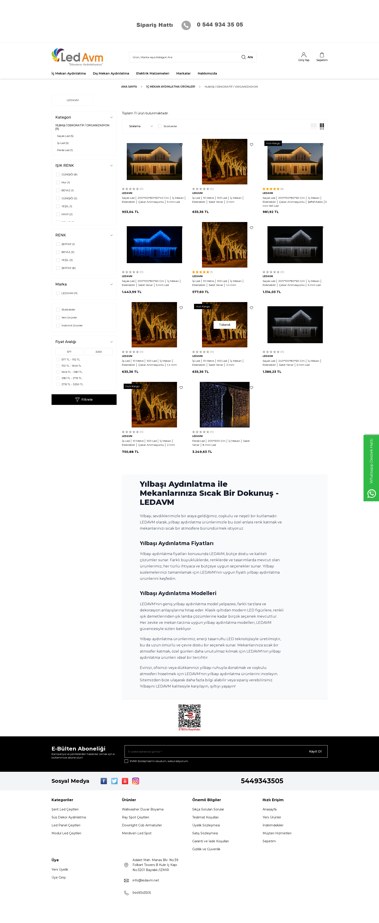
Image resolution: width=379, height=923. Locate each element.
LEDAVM (73, 100)
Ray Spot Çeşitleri (135, 817)
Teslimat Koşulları (205, 817)
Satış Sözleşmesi (205, 833)
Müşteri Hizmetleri (277, 833)
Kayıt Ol (315, 751)
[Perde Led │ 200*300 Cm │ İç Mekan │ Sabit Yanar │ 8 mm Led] (224, 404)
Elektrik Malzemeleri (152, 73)
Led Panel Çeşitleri (66, 825)
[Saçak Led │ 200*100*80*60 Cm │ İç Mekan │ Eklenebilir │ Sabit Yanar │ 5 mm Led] (154, 245)
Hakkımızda (207, 73)
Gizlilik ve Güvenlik (206, 849)
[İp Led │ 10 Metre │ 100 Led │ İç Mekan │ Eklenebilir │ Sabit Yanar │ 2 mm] (224, 161)
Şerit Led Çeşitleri (65, 809)
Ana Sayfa (129, 86)
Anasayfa (270, 809)
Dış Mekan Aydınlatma (111, 73)
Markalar (183, 73)
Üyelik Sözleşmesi (206, 825)
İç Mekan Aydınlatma (69, 73)
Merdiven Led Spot (137, 833)
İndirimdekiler (273, 825)
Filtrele (87, 400)
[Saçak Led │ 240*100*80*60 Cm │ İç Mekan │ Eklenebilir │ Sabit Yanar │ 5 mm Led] (295, 325)
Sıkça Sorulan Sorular (208, 809)
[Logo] (78, 57)
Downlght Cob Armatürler (142, 825)
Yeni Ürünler (272, 817)
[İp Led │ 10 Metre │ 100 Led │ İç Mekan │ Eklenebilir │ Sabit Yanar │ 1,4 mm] (224, 245)
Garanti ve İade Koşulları (210, 841)
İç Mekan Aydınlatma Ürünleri (170, 86)
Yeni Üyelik (60, 869)
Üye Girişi (59, 877)
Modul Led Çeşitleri (66, 833)
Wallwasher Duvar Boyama (143, 809)
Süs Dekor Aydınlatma (69, 817)
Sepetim (269, 841)
